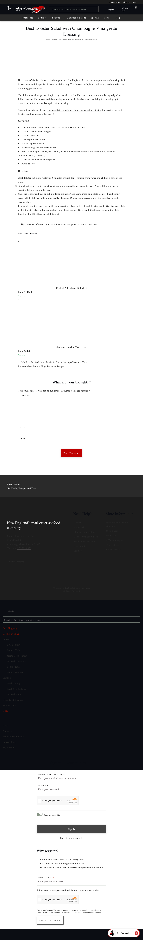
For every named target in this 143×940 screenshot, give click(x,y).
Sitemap (78, 550)
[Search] (96, 9)
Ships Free (27, 17)
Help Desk (79, 527)
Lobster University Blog (86, 536)
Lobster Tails (13, 650)
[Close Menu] (3, 603)
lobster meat (36, 127)
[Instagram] (59, 576)
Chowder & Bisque (76, 17)
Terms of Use (113, 544)
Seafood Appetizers (16, 661)
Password (43, 785)
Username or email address (52, 774)
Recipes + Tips (114, 2)
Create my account (50, 920)
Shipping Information (84, 531)
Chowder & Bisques (13, 699)
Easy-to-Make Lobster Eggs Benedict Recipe (41, 366)
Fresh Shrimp (13, 683)
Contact (78, 522)
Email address (46, 877)
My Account (9, 747)
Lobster (42, 17)
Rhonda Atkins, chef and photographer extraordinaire (74, 109)
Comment (25, 395)
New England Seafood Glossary (117, 524)
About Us (126, 2)
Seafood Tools (14, 694)
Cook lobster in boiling (29, 177)
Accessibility (80, 545)
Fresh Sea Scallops (16, 688)
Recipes (54, 39)
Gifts (106, 17)
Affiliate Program (115, 540)
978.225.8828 (24, 548)
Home (48, 39)
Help (134, 2)
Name (23, 427)
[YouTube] (84, 576)
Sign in (72, 829)
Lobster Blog (9, 741)
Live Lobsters (14, 644)
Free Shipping (10, 628)
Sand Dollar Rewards (84, 541)
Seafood (56, 17)
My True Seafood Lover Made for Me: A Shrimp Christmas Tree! (54, 362)
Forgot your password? (71, 838)
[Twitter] (76, 573)
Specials (95, 17)
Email (23, 438)
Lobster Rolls (13, 666)
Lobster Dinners (15, 672)
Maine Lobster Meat (17, 655)
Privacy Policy (113, 549)
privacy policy (95, 912)
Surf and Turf (9, 705)
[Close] (90, 761)
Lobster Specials (11, 633)
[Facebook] (67, 576)
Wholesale (111, 535)
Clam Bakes (112, 530)
